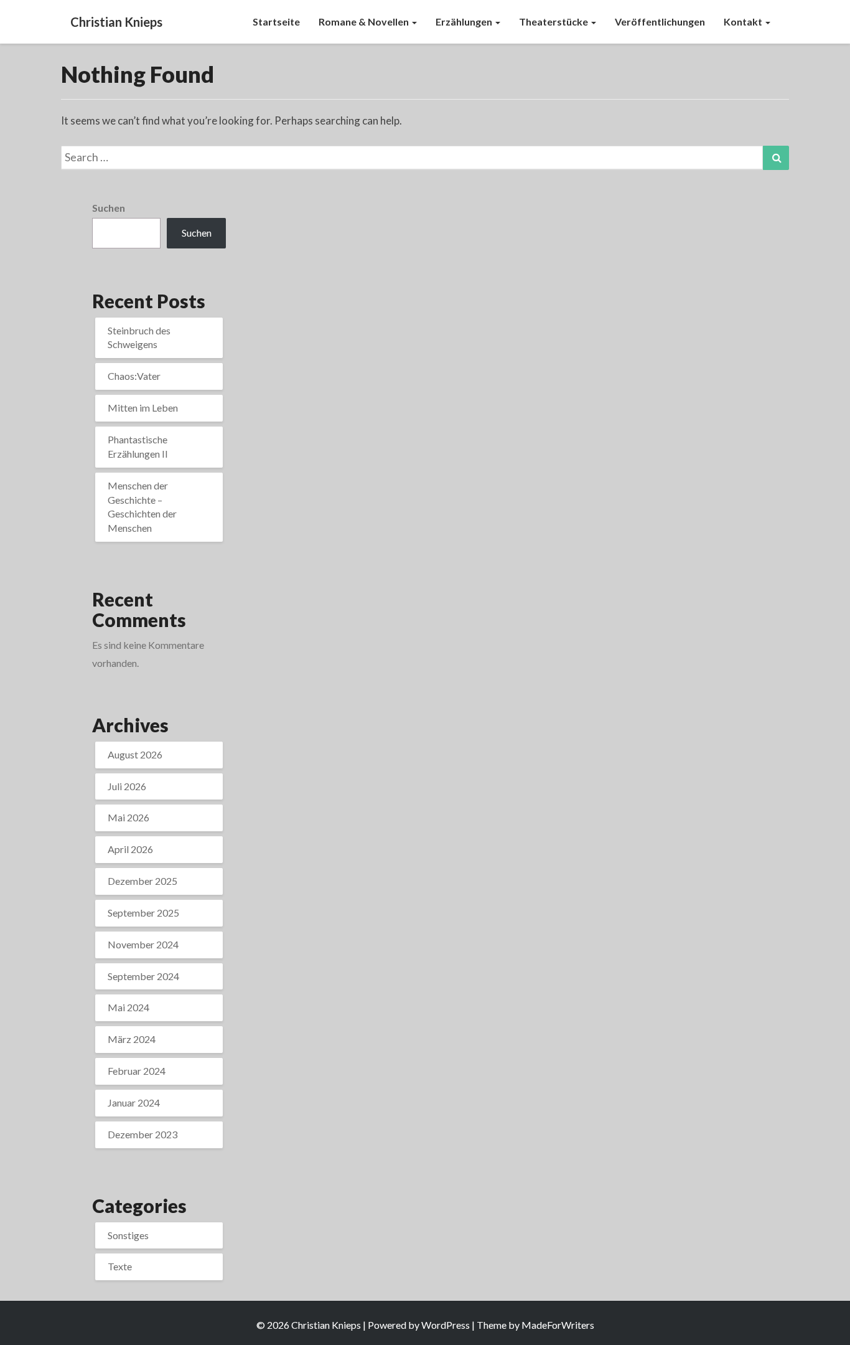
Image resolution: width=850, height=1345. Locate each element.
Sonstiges (128, 1235)
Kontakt (744, 21)
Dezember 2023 (142, 1134)
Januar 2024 (134, 1102)
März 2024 (132, 1039)
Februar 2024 (137, 1071)
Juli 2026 (127, 786)
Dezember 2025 (142, 881)
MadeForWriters (557, 1325)
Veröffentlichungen (660, 21)
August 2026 (135, 754)
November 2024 (143, 944)
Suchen (108, 208)
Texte (120, 1266)
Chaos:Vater (134, 376)
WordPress (445, 1325)
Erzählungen (465, 21)
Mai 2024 (128, 1007)
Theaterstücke (554, 21)
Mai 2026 (128, 817)
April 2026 (130, 849)
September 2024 (143, 976)
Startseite (276, 21)
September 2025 (143, 912)
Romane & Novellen (365, 21)
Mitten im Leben (143, 407)
